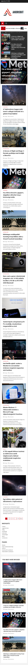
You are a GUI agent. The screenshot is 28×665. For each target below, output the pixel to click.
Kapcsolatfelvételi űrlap (7, 546)
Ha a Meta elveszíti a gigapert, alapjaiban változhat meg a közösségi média (13, 195)
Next (21, 518)
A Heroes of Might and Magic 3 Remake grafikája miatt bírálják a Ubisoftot (18, 38)
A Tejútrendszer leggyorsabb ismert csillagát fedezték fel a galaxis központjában (13, 111)
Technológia (6, 148)
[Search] (26, 23)
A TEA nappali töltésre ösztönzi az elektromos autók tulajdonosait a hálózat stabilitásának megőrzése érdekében (13, 456)
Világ (3, 529)
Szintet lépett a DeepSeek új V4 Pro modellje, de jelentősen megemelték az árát (14, 324)
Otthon (3, 526)
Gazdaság (4, 62)
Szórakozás (5, 232)
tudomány (4, 533)
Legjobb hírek (5, 528)
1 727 (18, 518)
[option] (14, 38)
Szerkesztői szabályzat (7, 550)
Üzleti (4, 319)
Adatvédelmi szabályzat (7, 551)
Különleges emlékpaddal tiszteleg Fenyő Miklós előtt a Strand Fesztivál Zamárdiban (13, 237)
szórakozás (4, 537)
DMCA (3, 548)
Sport (3, 536)
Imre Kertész (9, 82)
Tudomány (5, 106)
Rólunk (3, 545)
